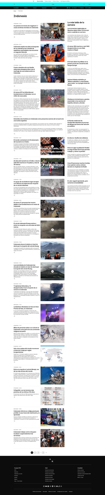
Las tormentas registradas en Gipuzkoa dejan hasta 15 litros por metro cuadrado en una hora (78, 30)
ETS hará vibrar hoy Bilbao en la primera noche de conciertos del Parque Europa (77, 63)
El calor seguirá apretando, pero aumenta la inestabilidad (77, 182)
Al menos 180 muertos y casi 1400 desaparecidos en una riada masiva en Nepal (78, 48)
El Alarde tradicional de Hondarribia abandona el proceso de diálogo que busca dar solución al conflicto (78, 123)
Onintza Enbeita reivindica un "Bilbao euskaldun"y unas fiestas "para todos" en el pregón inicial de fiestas (78, 82)
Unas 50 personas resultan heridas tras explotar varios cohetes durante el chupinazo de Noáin (78, 165)
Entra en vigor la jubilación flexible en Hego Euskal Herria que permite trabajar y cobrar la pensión (78, 149)
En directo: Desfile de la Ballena (77, 138)
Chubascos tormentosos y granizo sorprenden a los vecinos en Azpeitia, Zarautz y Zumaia (78, 101)
